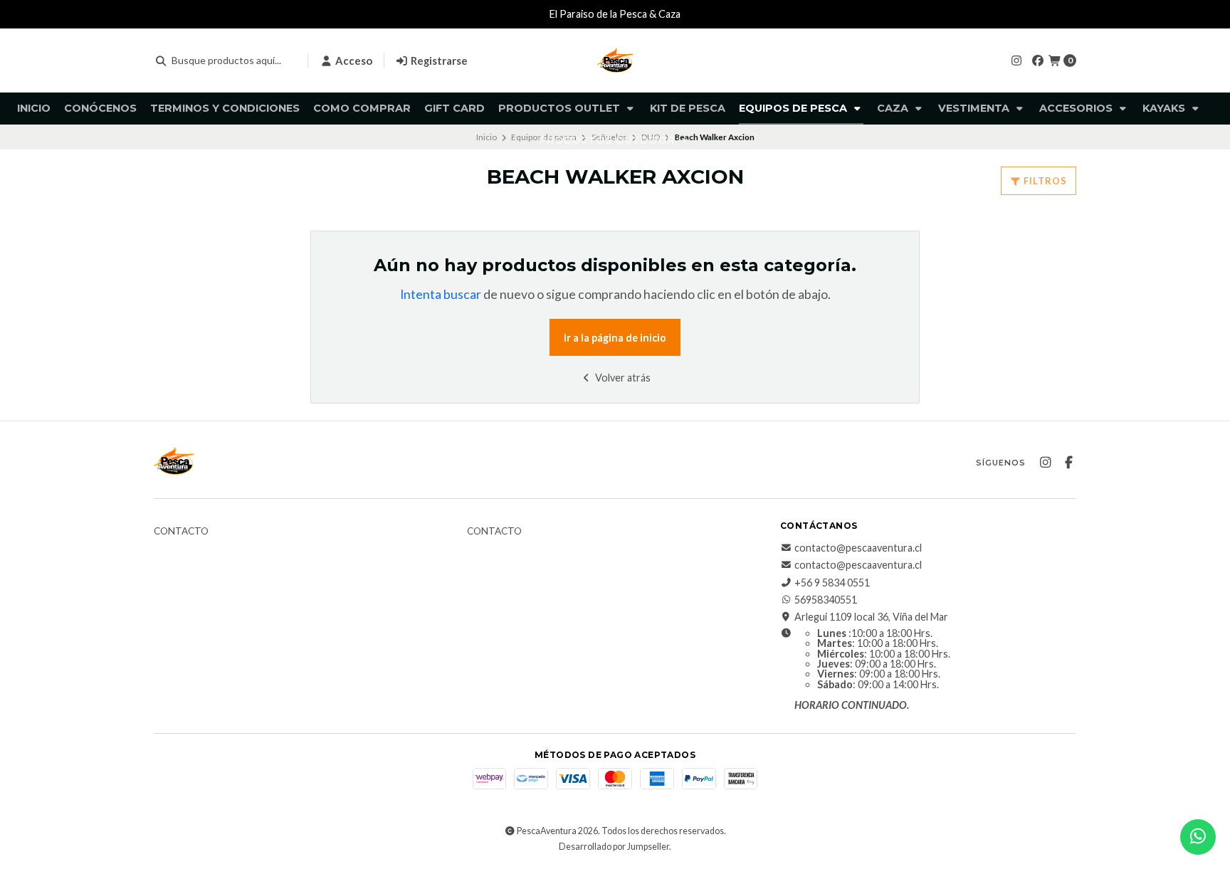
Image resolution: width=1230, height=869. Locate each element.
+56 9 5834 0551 (832, 583)
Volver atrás (622, 378)
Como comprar (362, 108)
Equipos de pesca (794, 108)
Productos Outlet (560, 108)
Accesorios (1077, 108)
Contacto (181, 532)
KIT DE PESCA (687, 108)
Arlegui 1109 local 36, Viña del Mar (871, 617)
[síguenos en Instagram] (1016, 60)
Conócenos (100, 108)
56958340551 (825, 600)
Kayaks (1165, 108)
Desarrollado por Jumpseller (614, 846)
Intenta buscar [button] (440, 294)
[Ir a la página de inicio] (615, 60)
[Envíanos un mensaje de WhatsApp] (1198, 837)
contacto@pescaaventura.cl (858, 548)
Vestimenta (975, 108)
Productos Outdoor (608, 140)
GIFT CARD (454, 108)
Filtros (1044, 180)
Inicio (34, 108)
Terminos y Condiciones (225, 108)
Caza (894, 108)
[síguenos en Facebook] (1038, 60)
